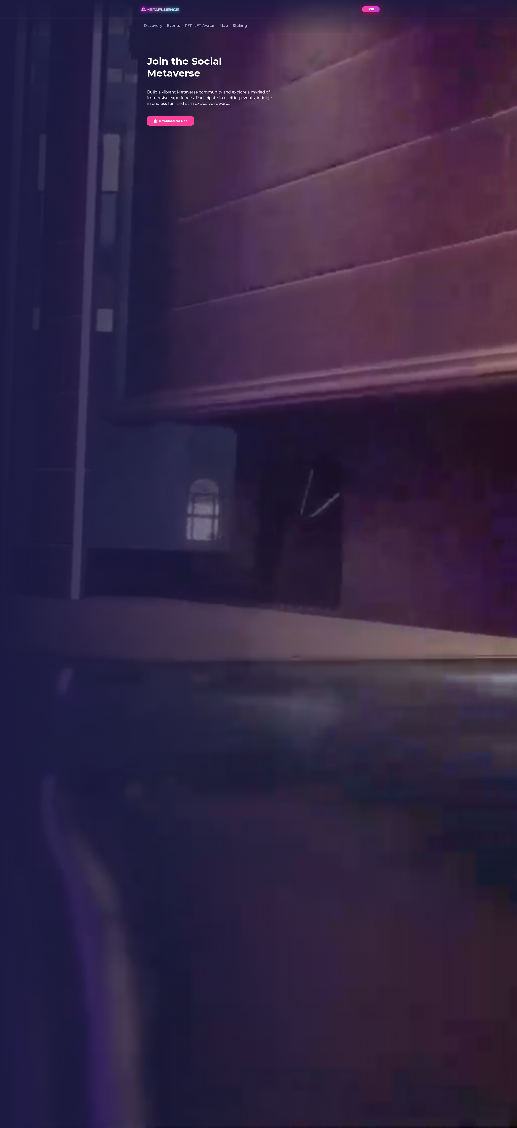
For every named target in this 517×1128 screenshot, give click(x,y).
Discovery (153, 25)
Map (224, 25)
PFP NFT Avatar (200, 25)
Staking (240, 25)
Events (173, 25)
